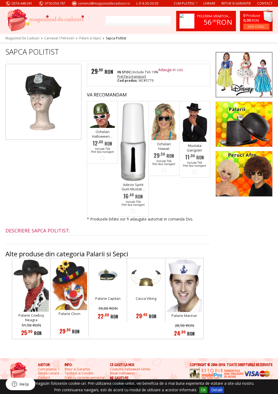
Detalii (216, 389)
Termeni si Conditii (79, 373)
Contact (265, 3)
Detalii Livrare (48, 373)
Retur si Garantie (77, 369)
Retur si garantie (236, 3)
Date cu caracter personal (85, 378)
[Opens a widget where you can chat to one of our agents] (20, 384)
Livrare (209, 3)
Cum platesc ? (185, 3)
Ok (203, 389)
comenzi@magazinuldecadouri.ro (104, 3)
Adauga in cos (170, 69)
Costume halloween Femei (130, 369)
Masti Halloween (122, 373)
